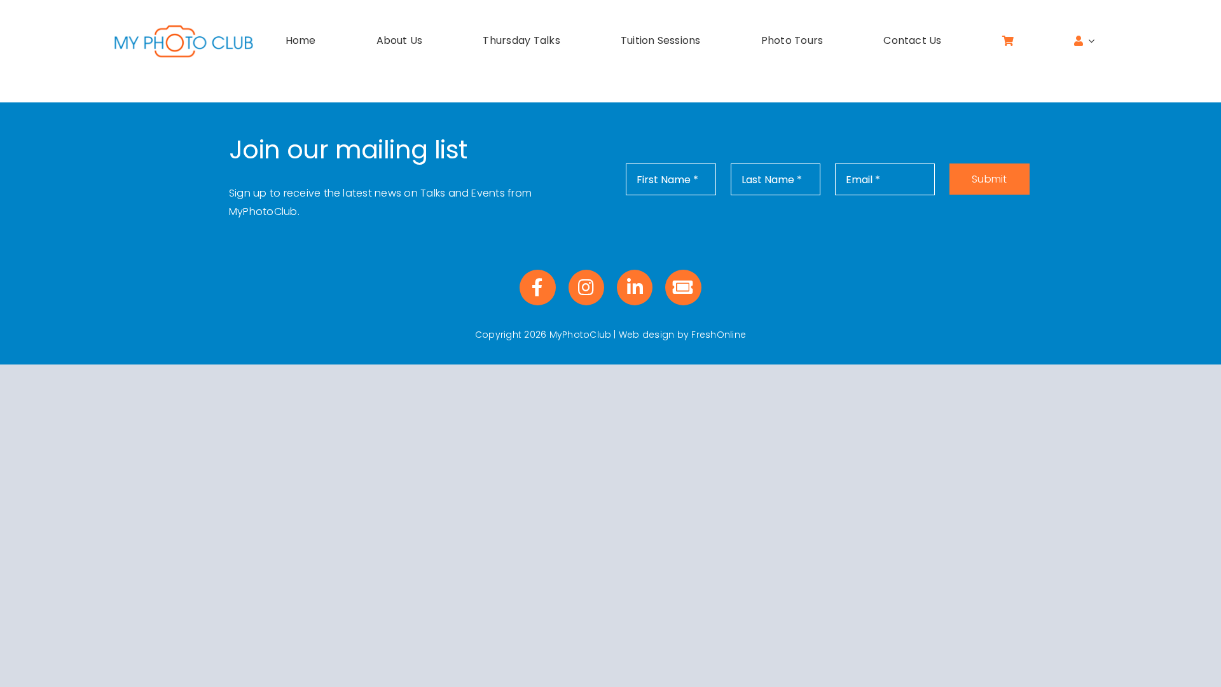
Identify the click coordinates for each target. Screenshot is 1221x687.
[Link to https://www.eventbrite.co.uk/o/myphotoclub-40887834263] (683, 287)
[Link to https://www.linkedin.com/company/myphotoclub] (634, 287)
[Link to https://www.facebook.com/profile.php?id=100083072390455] (537, 287)
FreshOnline (718, 334)
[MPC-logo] (183, 27)
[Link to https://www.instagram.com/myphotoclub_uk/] (586, 287)
